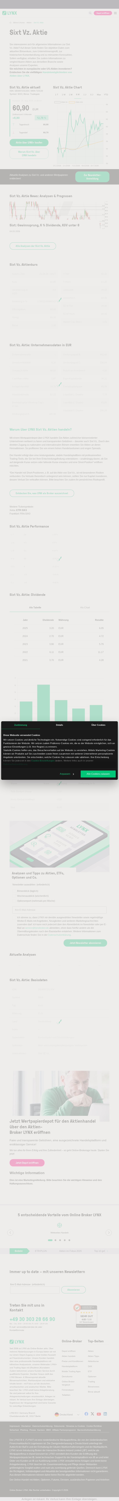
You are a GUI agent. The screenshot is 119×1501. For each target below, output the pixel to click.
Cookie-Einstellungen (43, 760)
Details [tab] (59, 725)
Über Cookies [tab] (98, 725)
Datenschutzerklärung (15, 764)
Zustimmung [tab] (20, 725)
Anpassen (65, 774)
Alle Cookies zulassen (98, 774)
